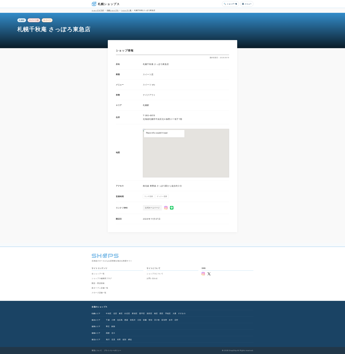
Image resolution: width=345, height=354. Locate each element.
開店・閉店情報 (98, 283)
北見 (113, 339)
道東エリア (96, 326)
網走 (130, 339)
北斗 (113, 333)
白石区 (127, 313)
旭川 (108, 339)
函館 (108, 333)
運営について (97, 350)
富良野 (164, 320)
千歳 (108, 320)
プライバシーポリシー (112, 350)
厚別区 (134, 313)
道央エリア (96, 320)
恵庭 (126, 320)
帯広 (108, 326)
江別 (139, 320)
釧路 (113, 326)
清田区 (149, 313)
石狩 (176, 320)
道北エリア (96, 339)
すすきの (182, 313)
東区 (121, 313)
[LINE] (171, 208)
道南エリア (96, 333)
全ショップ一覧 (98, 274)
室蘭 (145, 320)
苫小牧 (157, 320)
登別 (150, 320)
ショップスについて (155, 274)
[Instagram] (166, 208)
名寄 (119, 339)
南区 (156, 313)
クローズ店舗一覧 (99, 293)
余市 (170, 320)
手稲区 (168, 313)
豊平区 (142, 313)
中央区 (108, 313)
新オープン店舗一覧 (100, 288)
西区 (161, 313)
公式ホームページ (152, 208)
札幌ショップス (109, 4)
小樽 (113, 320)
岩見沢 (133, 320)
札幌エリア (96, 313)
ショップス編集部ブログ (102, 278)
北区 (115, 313)
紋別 (124, 339)
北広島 (120, 320)
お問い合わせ (152, 278)
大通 (174, 313)
